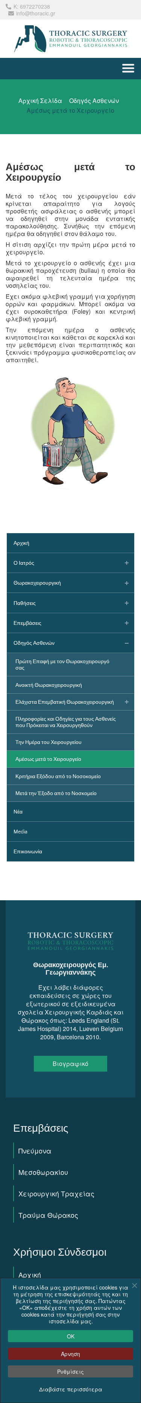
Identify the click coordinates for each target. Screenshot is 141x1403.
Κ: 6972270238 (32, 6)
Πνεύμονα (35, 1150)
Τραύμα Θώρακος (48, 1215)
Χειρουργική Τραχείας (56, 1193)
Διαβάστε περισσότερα (70, 1389)
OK (70, 1336)
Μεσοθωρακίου (43, 1172)
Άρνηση (70, 1354)
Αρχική (29, 1274)
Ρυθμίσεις (70, 1371)
